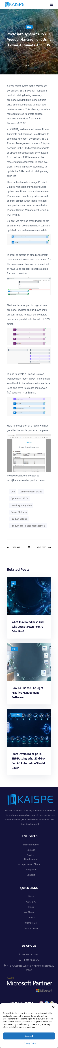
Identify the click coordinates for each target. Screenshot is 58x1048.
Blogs (31, 907)
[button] (53, 1007)
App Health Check (31, 864)
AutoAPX (16, 715)
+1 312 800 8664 (30, 960)
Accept (29, 1036)
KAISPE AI (31, 901)
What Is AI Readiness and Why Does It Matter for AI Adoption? (27, 626)
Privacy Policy (30, 1043)
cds (13, 491)
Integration (31, 869)
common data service (30, 491)
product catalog (19, 519)
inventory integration (21, 505)
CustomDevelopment (31, 857)
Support (31, 875)
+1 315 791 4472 (30, 954)
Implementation (31, 844)
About (31, 896)
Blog (29, 27)
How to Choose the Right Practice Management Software (27, 692)
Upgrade (31, 850)
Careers (31, 917)
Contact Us (31, 922)
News (31, 912)
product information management (28, 526)
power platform (19, 512)
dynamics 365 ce (19, 498)
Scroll (29, 65)
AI (13, 583)
